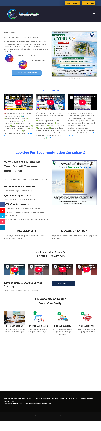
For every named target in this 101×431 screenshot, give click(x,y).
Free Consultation (63, 284)
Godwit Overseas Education (27, 73)
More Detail (54, 138)
